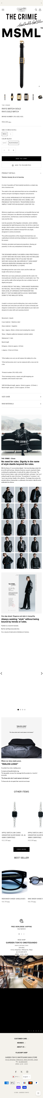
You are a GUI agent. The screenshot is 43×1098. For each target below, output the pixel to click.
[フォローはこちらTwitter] (21, 1072)
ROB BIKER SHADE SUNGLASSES (13, 899)
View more (21, 849)
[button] (18, 709)
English (25, 1077)
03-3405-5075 (23, 1062)
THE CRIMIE (6, 105)
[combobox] (27, 1077)
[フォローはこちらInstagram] (27, 1072)
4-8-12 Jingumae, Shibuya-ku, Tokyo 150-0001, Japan (21, 1059)
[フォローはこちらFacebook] (16, 1072)
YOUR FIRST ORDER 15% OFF (21, 2)
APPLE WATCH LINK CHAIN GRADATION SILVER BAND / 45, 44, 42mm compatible (14, 835)
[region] (21, 924)
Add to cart (21, 158)
